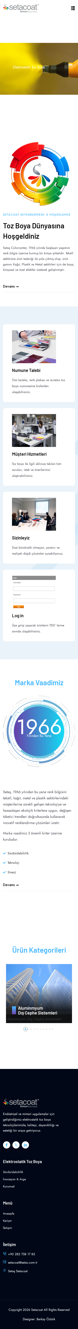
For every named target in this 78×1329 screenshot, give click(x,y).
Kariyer (7, 1221)
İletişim (7, 1228)
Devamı (9, 286)
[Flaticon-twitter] (16, 1145)
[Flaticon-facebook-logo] (6, 1145)
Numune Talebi (26, 370)
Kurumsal (8, 1186)
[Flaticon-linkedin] (25, 1145)
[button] (25, 1029)
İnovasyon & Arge (14, 1179)
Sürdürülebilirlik (13, 1172)
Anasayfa (8, 1213)
